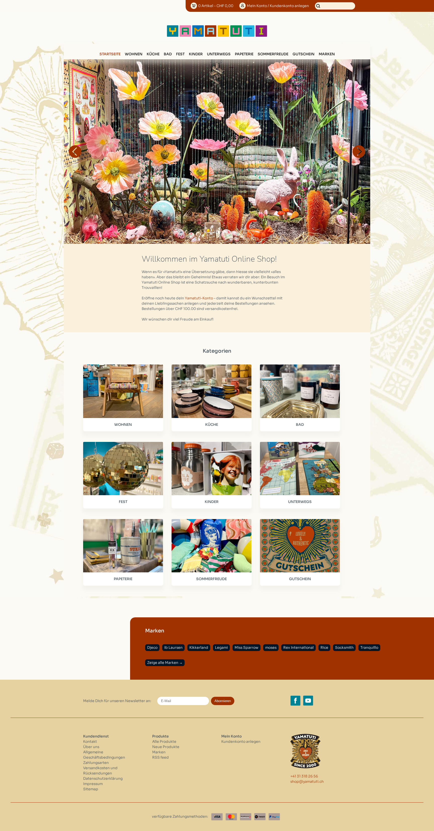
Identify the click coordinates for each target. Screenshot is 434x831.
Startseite (110, 54)
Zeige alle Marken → (165, 662)
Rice (324, 647)
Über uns (91, 747)
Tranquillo (369, 647)
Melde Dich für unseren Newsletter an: (117, 701)
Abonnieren (222, 701)
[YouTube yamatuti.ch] (308, 701)
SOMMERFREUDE (273, 54)
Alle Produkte (164, 741)
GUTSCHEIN (303, 54)
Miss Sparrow (246, 647)
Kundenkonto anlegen (240, 741)
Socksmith (344, 647)
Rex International (298, 647)
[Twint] (260, 816)
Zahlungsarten (96, 762)
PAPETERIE (244, 54)
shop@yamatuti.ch (307, 781)
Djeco (152, 647)
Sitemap (90, 789)
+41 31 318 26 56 (304, 776)
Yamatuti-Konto (199, 298)
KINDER (196, 54)
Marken (327, 54)
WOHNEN (133, 54)
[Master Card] (231, 816)
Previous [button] (75, 151)
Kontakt (90, 741)
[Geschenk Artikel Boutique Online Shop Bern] (217, 35)
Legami (221, 647)
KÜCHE (153, 54)
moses (271, 647)
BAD (168, 54)
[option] (217, 151)
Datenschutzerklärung (103, 778)
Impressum (93, 783)
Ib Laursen (173, 647)
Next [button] (359, 151)
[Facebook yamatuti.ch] (295, 701)
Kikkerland (198, 647)
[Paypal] (274, 816)
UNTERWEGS (219, 54)
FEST (180, 54)
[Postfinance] (245, 816)
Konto (278, 6)
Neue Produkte (165, 747)
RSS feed (160, 757)
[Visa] (217, 816)
